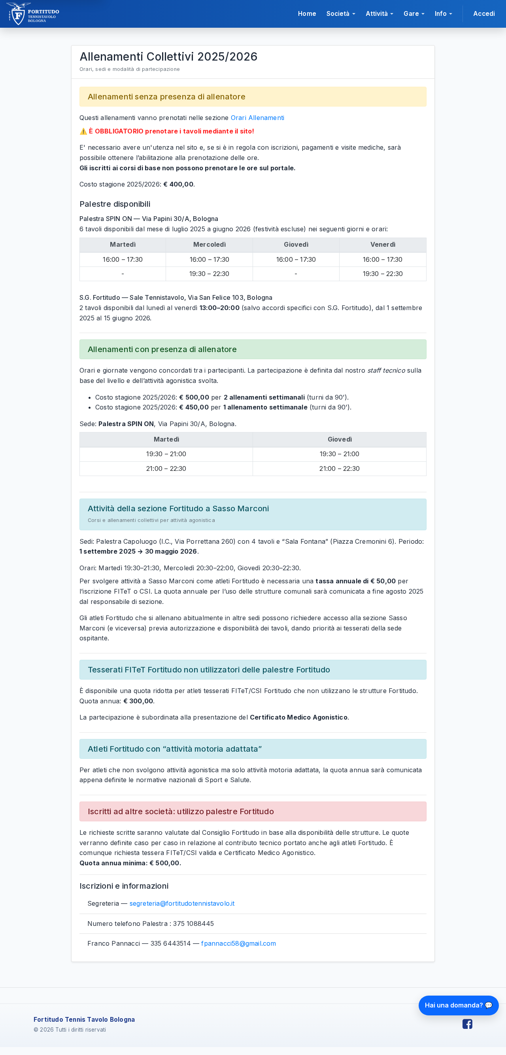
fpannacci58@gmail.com (238, 943)
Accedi (484, 13)
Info (441, 13)
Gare (411, 13)
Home (307, 13)
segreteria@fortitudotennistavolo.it (182, 903)
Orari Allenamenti (257, 118)
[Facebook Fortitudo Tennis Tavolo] (467, 1024)
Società (338, 13)
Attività (377, 13)
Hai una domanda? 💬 (459, 1005)
